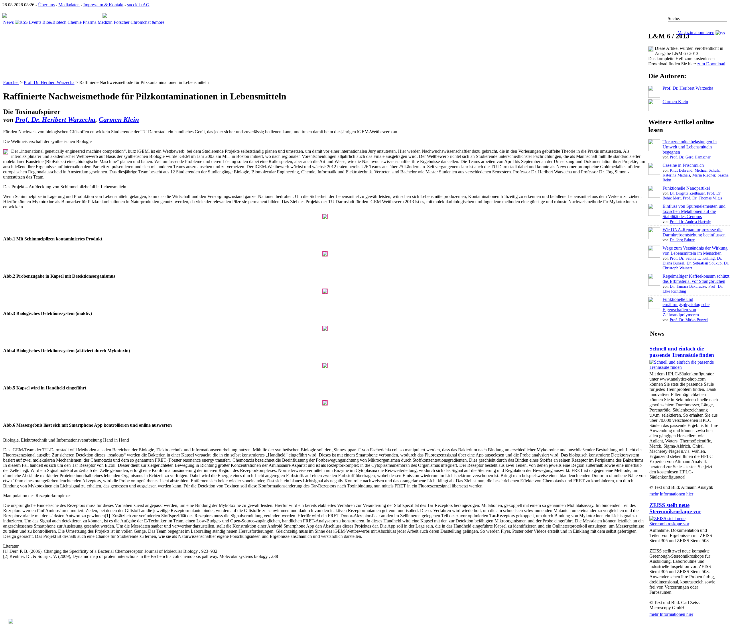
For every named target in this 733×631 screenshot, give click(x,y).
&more (158, 22)
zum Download (711, 63)
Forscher (121, 22)
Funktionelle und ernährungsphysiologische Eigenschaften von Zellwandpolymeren (686, 307)
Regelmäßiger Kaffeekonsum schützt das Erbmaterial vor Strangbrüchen (696, 279)
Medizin (105, 22)
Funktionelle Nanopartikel (686, 188)
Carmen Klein (119, 119)
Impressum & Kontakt (103, 4)
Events (35, 22)
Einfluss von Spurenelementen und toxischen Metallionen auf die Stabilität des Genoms (694, 211)
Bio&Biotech (54, 22)
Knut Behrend (681, 170)
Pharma (89, 22)
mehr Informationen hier (671, 493)
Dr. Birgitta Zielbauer (687, 193)
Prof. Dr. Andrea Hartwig (690, 221)
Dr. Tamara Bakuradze (688, 286)
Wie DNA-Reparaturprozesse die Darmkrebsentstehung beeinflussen (694, 232)
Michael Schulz (707, 170)
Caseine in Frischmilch (683, 165)
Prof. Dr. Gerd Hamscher (690, 157)
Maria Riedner (703, 175)
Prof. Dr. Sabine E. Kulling (692, 258)
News (8, 22)
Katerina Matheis (676, 175)
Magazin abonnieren (695, 32)
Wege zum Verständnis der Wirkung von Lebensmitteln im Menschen (695, 251)
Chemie (75, 22)
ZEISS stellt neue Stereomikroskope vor (675, 508)
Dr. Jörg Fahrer (682, 240)
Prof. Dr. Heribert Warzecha (49, 82)
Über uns (46, 4)
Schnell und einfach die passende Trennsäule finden (681, 352)
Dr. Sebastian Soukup (704, 263)
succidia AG (138, 4)
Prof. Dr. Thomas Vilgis (702, 198)
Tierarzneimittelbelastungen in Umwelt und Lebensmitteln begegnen (690, 146)
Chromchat (141, 22)
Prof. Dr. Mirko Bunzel (689, 320)
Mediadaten (69, 4)
